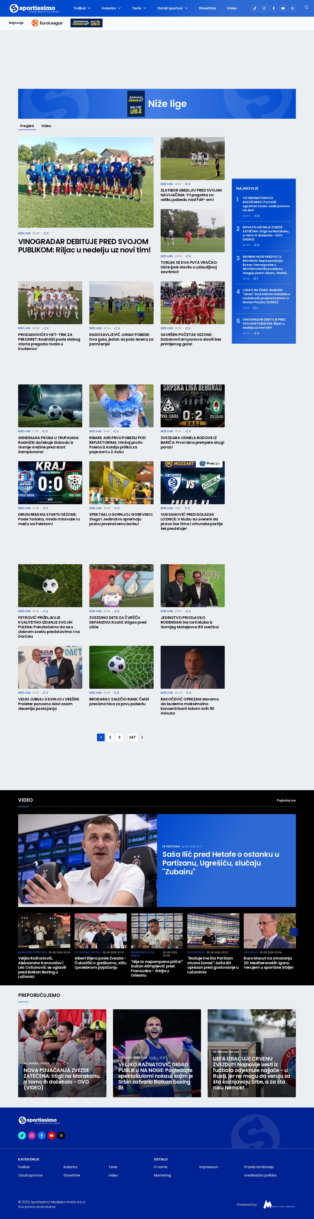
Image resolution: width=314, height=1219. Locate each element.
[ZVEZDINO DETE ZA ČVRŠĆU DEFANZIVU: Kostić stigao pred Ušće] (121, 585)
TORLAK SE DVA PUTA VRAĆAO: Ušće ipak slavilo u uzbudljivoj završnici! (189, 267)
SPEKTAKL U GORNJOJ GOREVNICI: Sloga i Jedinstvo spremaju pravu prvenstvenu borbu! (121, 519)
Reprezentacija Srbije (142, 954)
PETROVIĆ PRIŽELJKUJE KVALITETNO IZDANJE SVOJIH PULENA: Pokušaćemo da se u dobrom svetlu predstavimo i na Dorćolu (49, 627)
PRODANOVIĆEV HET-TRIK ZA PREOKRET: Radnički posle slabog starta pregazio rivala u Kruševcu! (49, 341)
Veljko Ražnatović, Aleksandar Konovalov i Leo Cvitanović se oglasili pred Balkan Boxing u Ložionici (42, 967)
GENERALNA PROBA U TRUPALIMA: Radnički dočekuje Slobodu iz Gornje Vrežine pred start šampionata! (48, 444)
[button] (293, 932)
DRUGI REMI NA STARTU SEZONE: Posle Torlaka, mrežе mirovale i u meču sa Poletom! (49, 519)
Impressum (208, 1167)
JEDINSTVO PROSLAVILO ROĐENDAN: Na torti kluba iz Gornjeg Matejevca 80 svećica (190, 622)
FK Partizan (171, 846)
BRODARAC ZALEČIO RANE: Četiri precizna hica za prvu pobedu (119, 701)
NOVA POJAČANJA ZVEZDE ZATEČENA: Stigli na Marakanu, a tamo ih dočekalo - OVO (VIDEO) (266, 233)
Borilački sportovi (32, 952)
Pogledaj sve (286, 800)
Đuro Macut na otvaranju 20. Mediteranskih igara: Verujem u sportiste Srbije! (268, 963)
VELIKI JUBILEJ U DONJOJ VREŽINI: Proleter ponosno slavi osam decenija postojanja (48, 704)
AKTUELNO (251, 952)
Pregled (27, 125)
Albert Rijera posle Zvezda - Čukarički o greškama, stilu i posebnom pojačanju (100, 963)
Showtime (207, 8)
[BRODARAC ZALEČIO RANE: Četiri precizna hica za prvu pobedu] (121, 667)
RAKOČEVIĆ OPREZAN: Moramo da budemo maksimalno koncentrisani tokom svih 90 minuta (190, 706)
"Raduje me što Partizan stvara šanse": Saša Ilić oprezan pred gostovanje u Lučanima (213, 965)
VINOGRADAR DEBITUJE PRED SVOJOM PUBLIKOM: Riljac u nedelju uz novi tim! (84, 245)
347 (132, 737)
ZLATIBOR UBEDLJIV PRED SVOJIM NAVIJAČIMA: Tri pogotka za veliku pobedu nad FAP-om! (191, 195)
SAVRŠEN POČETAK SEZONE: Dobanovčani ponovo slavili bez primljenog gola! (191, 339)
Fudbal (80, 8)
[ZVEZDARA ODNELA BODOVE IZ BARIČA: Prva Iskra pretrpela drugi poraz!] (193, 405)
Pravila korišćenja (258, 1167)
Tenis (136, 8)
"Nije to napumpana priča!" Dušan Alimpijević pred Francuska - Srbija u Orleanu (157, 968)
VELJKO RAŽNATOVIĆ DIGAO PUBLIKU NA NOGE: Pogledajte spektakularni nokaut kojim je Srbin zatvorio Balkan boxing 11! (155, 1076)
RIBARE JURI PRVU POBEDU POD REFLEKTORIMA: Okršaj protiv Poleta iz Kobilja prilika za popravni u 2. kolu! (117, 444)
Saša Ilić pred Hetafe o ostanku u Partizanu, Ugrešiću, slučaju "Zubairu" (220, 863)
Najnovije (16, 23)
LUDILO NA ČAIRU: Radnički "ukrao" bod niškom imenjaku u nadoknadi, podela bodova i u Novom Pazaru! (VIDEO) (266, 296)
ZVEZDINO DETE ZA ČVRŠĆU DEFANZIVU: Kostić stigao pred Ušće (118, 622)
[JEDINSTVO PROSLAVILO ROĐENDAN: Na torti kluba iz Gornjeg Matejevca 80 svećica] (193, 585)
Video (232, 8)
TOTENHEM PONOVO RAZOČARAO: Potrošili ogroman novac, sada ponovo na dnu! (266, 204)
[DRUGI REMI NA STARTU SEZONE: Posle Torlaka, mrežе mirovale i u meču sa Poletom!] (50, 482)
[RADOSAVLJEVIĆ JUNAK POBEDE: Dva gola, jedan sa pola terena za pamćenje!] (121, 302)
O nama (160, 1167)
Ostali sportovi (170, 8)
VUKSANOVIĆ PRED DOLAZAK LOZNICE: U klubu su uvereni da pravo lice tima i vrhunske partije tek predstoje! (192, 521)
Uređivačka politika (260, 1175)
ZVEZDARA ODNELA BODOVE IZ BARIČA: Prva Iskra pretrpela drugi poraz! (192, 442)
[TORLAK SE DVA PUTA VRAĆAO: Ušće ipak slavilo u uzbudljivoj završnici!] (193, 230)
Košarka (109, 8)
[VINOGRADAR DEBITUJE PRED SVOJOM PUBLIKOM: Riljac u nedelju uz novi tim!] (86, 182)
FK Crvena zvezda (88, 952)
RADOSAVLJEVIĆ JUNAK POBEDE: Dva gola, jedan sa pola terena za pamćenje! (121, 339)
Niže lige (24, 233)
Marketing (162, 1175)
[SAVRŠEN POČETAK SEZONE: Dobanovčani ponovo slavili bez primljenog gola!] (193, 302)
